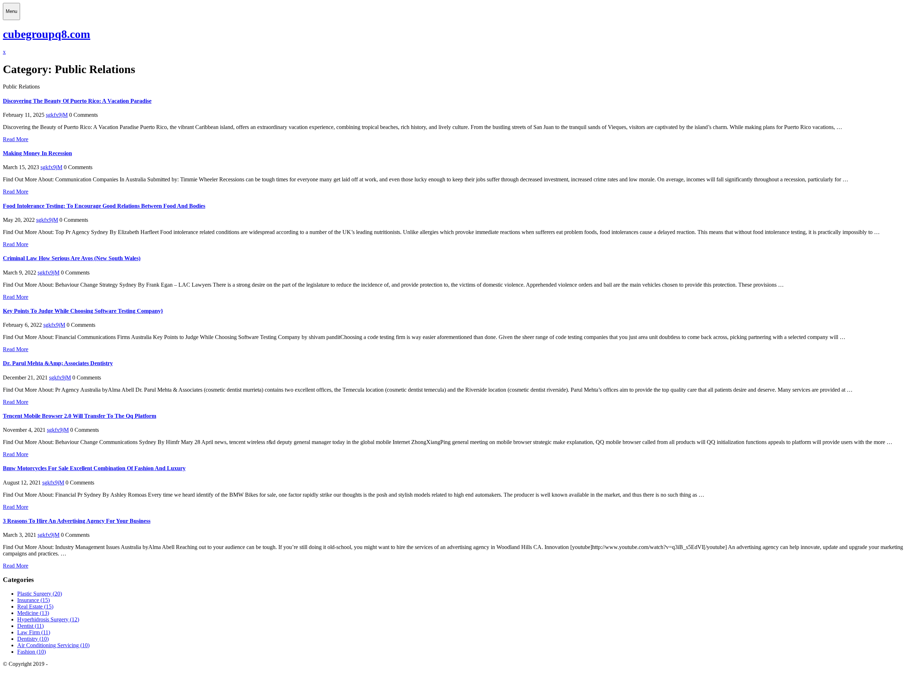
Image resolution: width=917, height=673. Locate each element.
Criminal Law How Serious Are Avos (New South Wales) (71, 258)
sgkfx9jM (57, 115)
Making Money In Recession (37, 153)
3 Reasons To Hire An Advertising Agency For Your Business (76, 521)
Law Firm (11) (33, 632)
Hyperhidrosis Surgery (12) (48, 619)
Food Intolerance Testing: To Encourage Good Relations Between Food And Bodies (104, 206)
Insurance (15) (33, 600)
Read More (15, 139)
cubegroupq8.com (46, 34)
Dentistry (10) (33, 639)
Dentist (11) (30, 626)
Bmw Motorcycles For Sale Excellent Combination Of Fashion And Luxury (94, 468)
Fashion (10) (31, 652)
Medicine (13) (33, 613)
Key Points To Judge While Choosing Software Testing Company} (83, 311)
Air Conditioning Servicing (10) (53, 645)
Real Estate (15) (35, 606)
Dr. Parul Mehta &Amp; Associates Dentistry (58, 363)
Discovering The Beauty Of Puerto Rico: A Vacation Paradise (77, 101)
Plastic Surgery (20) (39, 594)
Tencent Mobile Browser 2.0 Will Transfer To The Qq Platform (79, 416)
